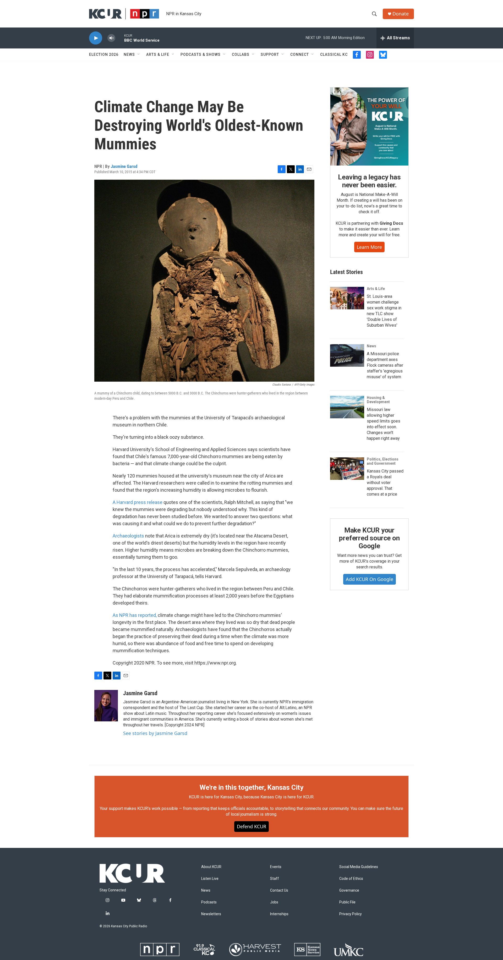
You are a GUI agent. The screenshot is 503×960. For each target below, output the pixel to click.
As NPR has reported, (135, 615)
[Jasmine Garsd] (106, 705)
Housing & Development (378, 400)
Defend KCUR (251, 826)
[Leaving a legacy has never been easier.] (369, 126)
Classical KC (334, 54)
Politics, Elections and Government (382, 461)
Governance (349, 890)
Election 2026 (103, 54)
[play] (95, 38)
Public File (347, 902)
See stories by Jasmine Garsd (155, 733)
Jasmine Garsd (124, 166)
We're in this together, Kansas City (251, 787)
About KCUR (211, 867)
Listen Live (209, 879)
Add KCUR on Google (369, 579)
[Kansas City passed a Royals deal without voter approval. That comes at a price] (347, 468)
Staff (274, 879)
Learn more (369, 247)
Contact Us (279, 890)
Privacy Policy (350, 914)
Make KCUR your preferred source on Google (369, 538)
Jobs (274, 902)
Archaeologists (129, 536)
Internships (279, 914)
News (129, 54)
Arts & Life (157, 54)
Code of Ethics (351, 879)
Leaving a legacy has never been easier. (369, 181)
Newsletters (211, 914)
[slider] (120, 38)
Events (275, 867)
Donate (400, 14)
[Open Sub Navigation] (139, 54)
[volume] (111, 38)
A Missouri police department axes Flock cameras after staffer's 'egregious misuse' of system (385, 365)
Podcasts (209, 902)
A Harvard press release (137, 502)
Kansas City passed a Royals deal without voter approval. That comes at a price (385, 483)
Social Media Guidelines (358, 867)
